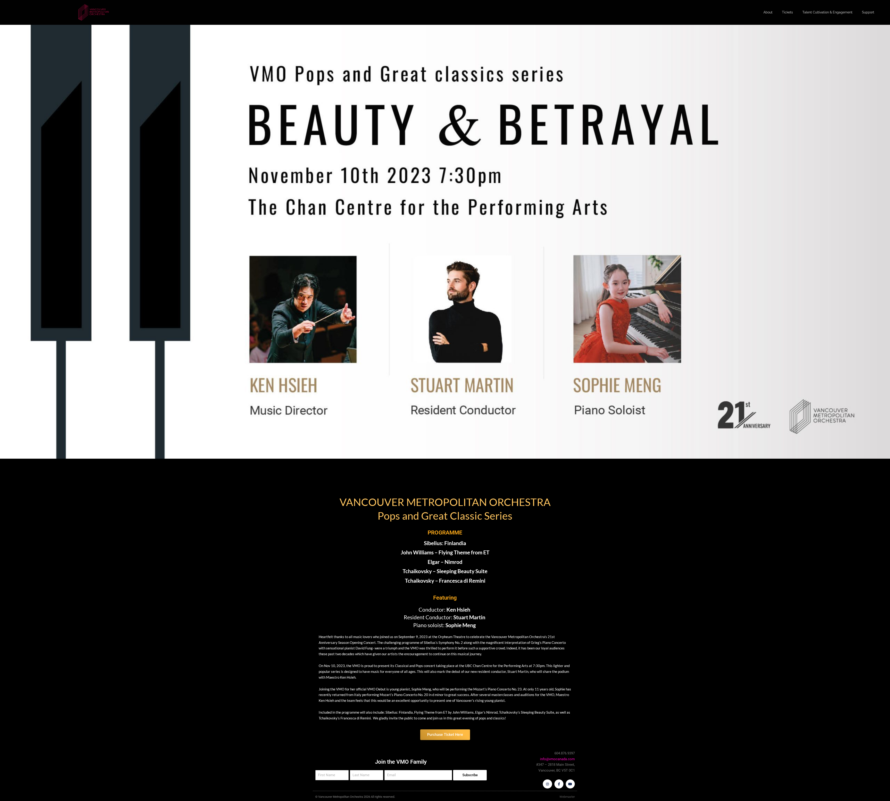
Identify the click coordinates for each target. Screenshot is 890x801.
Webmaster (567, 796)
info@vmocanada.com (557, 759)
